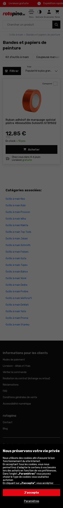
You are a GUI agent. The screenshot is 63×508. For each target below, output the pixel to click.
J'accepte (31, 492)
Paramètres (31, 501)
